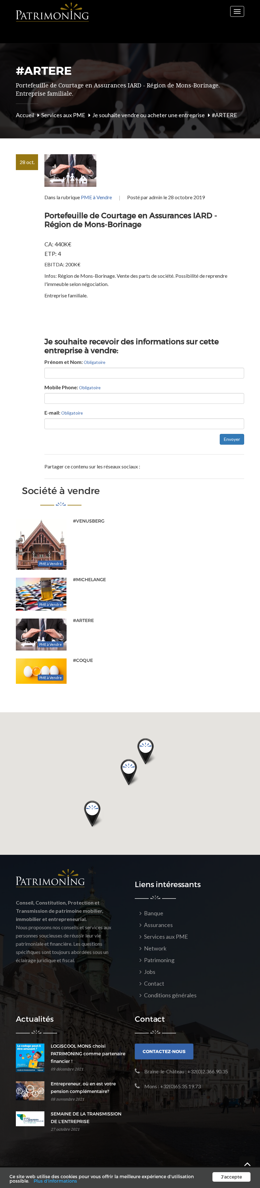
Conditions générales (170, 995)
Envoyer (232, 439)
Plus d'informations (55, 1181)
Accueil (25, 114)
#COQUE (83, 660)
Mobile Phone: (61, 387)
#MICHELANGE (89, 579)
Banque (153, 913)
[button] (130, 773)
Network (155, 948)
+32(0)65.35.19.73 (180, 1086)
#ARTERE (83, 620)
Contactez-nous (164, 1051)
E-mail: (52, 413)
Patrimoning (159, 959)
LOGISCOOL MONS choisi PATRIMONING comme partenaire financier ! (88, 1053)
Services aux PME (63, 114)
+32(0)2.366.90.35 (207, 1071)
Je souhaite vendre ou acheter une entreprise (148, 114)
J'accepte (231, 1176)
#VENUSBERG (88, 521)
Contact (154, 983)
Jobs (149, 971)
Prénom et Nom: (63, 362)
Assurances (158, 924)
